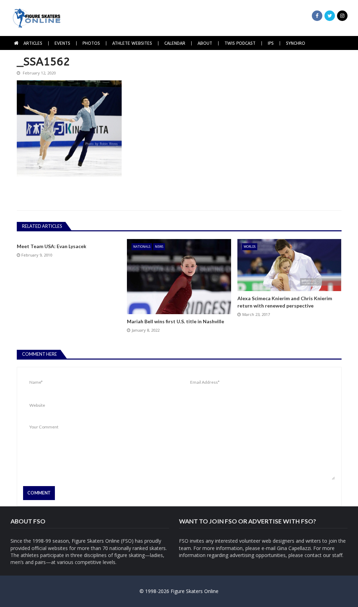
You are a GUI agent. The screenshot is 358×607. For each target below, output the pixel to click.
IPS (271, 43)
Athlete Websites (132, 43)
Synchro (295, 43)
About (205, 43)
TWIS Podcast (240, 43)
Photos (91, 43)
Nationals (141, 246)
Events (62, 43)
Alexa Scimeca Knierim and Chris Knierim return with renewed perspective (284, 302)
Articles (32, 43)
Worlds (250, 246)
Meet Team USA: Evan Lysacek (51, 246)
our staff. (333, 555)
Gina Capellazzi (294, 548)
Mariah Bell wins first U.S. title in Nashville (175, 321)
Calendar (174, 43)
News (159, 246)
